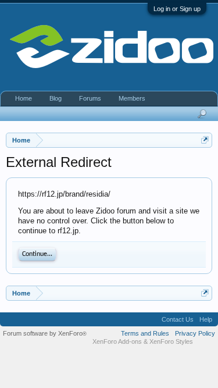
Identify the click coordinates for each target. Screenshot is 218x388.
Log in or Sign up (177, 8)
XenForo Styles (171, 341)
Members (132, 98)
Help (205, 319)
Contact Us (178, 319)
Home (23, 98)
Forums (90, 98)
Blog (55, 98)
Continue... (37, 254)
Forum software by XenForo (45, 333)
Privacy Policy (195, 333)
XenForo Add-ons (117, 341)
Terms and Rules (145, 333)
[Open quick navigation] (205, 140)
